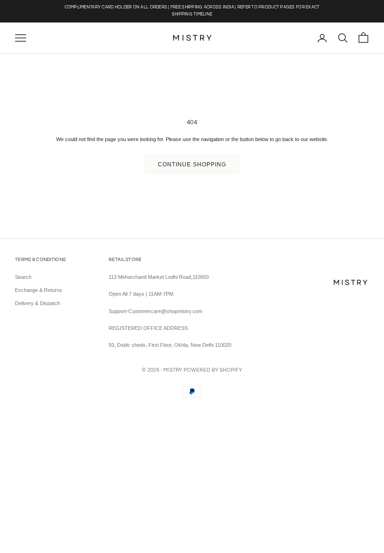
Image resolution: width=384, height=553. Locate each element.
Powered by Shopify (213, 370)
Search (23, 277)
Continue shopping (192, 164)
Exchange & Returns (38, 290)
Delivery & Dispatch (37, 303)
